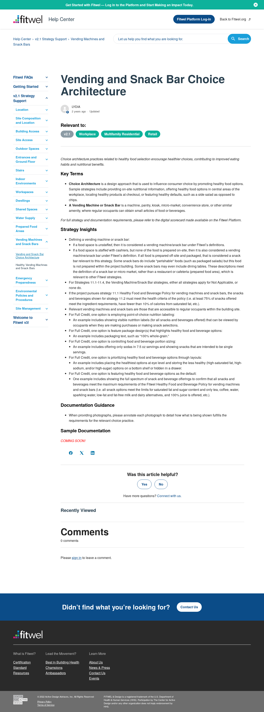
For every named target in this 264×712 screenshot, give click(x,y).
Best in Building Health (62, 662)
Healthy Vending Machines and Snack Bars (31, 266)
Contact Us (189, 607)
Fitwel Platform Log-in (194, 19)
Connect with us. (169, 495)
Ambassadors (56, 673)
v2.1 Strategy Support (51, 39)
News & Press (99, 667)
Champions (54, 667)
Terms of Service (45, 704)
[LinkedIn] (92, 453)
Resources (21, 673)
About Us (96, 662)
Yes (144, 484)
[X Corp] (82, 453)
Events (94, 678)
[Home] (27, 642)
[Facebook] (71, 453)
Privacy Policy (44, 701)
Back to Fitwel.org (233, 19)
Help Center (22, 39)
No (161, 484)
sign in (76, 557)
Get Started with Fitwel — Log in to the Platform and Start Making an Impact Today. (129, 4)
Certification (22, 662)
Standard (20, 667)
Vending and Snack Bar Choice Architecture (30, 255)
